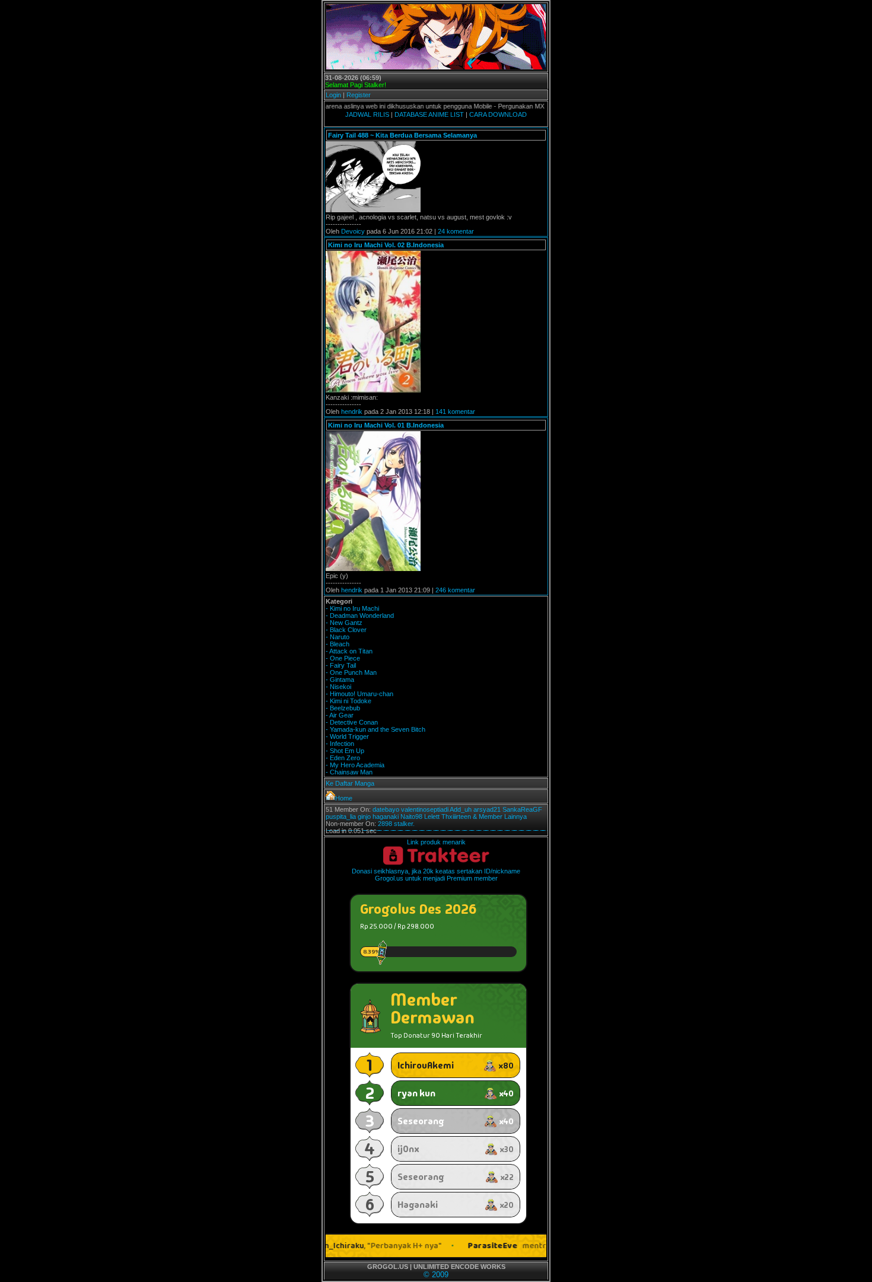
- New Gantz (344, 622)
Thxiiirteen (456, 816)
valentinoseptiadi (424, 809)
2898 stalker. (396, 823)
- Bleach (337, 644)
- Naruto (337, 636)
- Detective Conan (352, 722)
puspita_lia (341, 816)
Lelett (432, 816)
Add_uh (461, 809)
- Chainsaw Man (349, 772)
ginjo (364, 816)
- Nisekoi (338, 686)
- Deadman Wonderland (360, 615)
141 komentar (455, 411)
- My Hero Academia (355, 764)
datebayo (386, 809)
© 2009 (436, 1274)
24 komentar (456, 231)
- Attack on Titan (349, 651)
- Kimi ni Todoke (348, 700)
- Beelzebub (343, 708)
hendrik (351, 411)
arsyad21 (487, 809)
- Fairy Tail (341, 665)
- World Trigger (347, 736)
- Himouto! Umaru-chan (359, 693)
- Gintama (340, 679)
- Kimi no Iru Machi (352, 608)
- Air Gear (340, 715)
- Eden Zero (343, 757)
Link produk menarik (436, 842)
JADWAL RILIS (367, 114)
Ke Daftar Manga (350, 783)
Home (343, 798)
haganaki (386, 816)
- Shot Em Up (345, 750)
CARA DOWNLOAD (498, 114)
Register (358, 94)
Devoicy (353, 231)
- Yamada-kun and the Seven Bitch (375, 729)
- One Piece (343, 658)
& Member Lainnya (500, 816)
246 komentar (455, 590)
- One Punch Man (351, 672)
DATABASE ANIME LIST (429, 114)
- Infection (340, 743)
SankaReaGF (522, 809)
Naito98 (411, 816)
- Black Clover (346, 629)
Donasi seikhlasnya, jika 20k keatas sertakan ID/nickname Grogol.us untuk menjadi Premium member (436, 875)
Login (333, 94)
